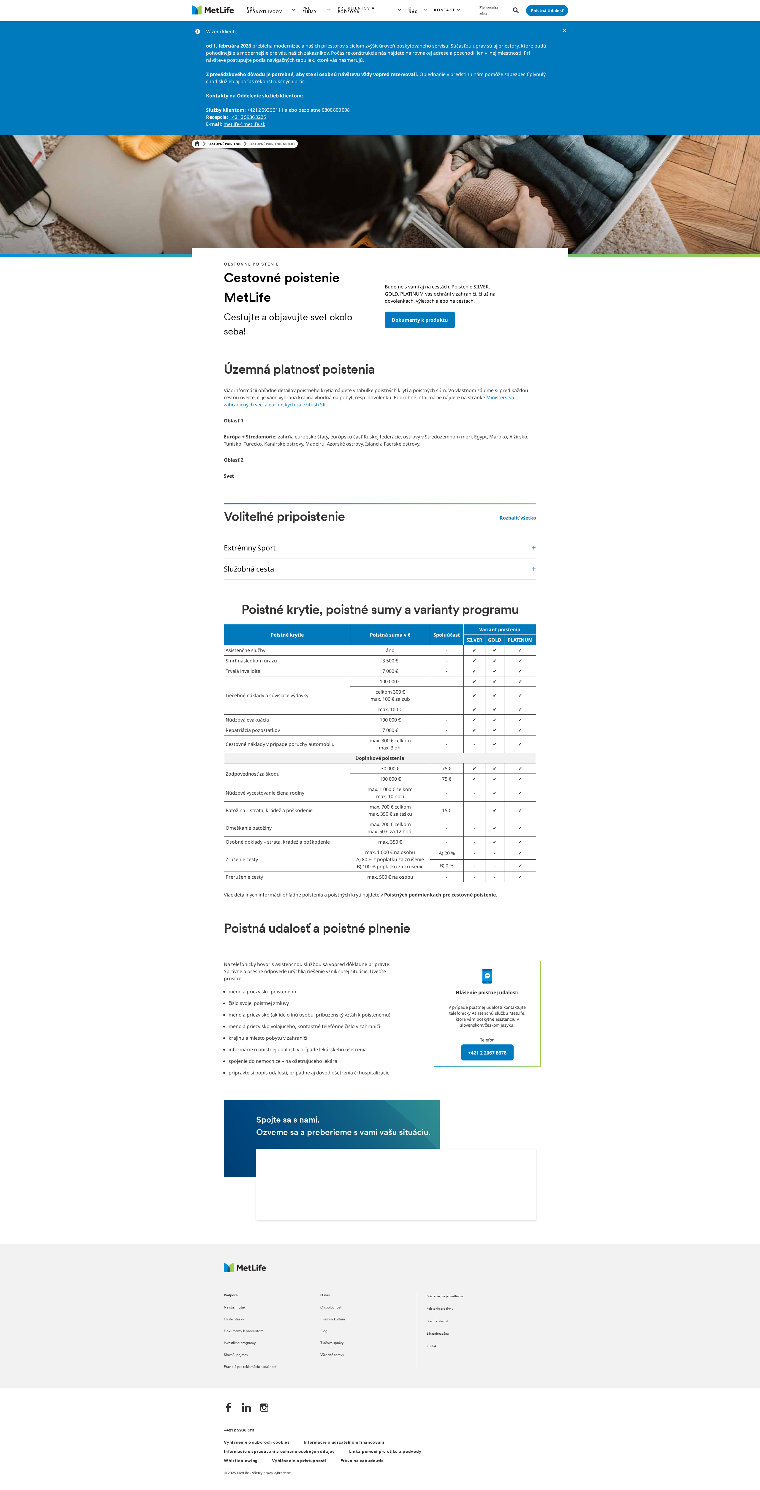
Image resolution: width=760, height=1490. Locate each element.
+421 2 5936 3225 (247, 117)
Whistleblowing (241, 1461)
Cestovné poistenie (224, 144)
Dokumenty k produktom (243, 1331)
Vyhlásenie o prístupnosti (299, 1461)
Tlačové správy (331, 1343)
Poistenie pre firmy (440, 1309)
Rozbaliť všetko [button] (518, 517)
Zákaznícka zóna (438, 1334)
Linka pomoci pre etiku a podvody (385, 1452)
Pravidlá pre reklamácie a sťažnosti (250, 1367)
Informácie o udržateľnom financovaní (344, 1442)
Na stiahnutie (234, 1307)
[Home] (197, 144)
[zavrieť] (564, 30)
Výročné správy (332, 1355)
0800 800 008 (336, 110)
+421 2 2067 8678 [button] (487, 1052)
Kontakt (432, 1346)
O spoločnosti (331, 1307)
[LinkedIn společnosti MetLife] (246, 1408)
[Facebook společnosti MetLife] (228, 1408)
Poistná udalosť (437, 1321)
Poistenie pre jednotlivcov (445, 1296)
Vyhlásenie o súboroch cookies (256, 1442)
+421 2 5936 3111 (265, 110)
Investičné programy (240, 1343)
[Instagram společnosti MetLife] (264, 1408)
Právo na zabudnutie (362, 1461)
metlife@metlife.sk (244, 124)
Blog (323, 1331)
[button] (271, 10)
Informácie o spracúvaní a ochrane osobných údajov (279, 1452)
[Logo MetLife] (245, 1270)
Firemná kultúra (332, 1319)
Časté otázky (234, 1319)
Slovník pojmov (236, 1355)
